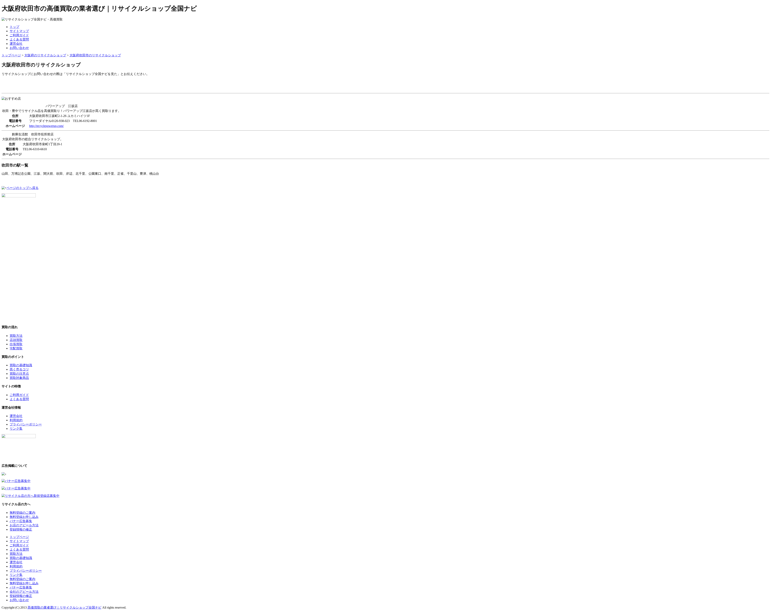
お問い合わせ (19, 48)
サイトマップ (19, 31)
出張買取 (16, 344)
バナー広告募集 (21, 521)
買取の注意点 (19, 373)
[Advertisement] (49, 85)
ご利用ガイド (19, 35)
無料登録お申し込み (24, 517)
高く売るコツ (19, 369)
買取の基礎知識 (21, 365)
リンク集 (16, 428)
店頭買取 (16, 340)
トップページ (11, 55)
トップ (14, 26)
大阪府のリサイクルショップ (45, 55)
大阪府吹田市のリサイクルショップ (95, 55)
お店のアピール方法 (24, 525)
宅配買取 (16, 348)
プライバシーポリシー (26, 424)
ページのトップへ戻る (22, 188)
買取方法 (16, 335)
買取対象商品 (19, 378)
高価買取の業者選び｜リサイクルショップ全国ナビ (64, 607)
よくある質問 (19, 39)
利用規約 (16, 420)
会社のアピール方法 (24, 591)
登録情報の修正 (21, 529)
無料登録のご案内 (22, 512)
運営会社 (16, 43)
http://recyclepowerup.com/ (46, 126)
